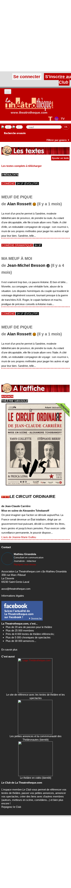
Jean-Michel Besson (26, 265)
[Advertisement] (35, 35)
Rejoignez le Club (11, 806)
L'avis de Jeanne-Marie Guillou (18, 537)
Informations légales (12, 595)
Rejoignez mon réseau (25, 564)
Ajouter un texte (60, 158)
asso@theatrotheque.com (16, 588)
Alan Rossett (19, 204)
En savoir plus (9, 649)
